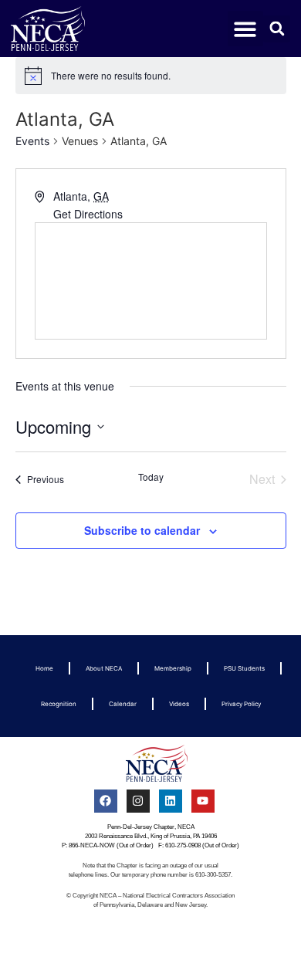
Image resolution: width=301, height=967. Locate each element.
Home (44, 668)
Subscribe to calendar (142, 530)
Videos (179, 704)
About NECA (104, 668)
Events (32, 140)
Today (151, 477)
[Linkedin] (170, 801)
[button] (246, 29)
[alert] (150, 75)
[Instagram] (138, 801)
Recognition (58, 704)
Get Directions (88, 213)
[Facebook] (105, 801)
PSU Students (244, 668)
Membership (172, 668)
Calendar (123, 704)
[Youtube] (203, 801)
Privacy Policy (241, 704)
